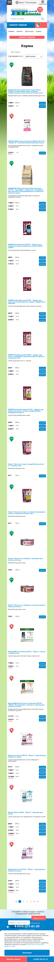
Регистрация (31, 2)
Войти (21, 2)
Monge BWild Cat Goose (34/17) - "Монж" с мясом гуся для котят (26, 652)
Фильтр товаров (27, 37)
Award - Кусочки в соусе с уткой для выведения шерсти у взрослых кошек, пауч (26, 512)
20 (34, 901)
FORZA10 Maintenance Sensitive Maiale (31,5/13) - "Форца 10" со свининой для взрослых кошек (26, 141)
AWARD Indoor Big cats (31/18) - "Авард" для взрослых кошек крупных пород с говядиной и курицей (26, 302)
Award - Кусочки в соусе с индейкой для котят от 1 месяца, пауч (26, 464)
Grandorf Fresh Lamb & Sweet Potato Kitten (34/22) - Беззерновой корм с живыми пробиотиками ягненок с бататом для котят (25, 91)
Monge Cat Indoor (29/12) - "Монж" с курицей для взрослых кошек (27, 756)
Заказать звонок (14, 959)
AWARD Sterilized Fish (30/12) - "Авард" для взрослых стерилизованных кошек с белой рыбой (25, 246)
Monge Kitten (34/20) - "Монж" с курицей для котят (25, 813)
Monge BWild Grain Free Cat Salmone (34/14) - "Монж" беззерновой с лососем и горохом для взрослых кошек (26, 705)
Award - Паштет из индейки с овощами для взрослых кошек (25, 559)
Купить (42, 103)
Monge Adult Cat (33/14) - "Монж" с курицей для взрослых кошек (26, 870)
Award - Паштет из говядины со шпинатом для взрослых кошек (26, 605)
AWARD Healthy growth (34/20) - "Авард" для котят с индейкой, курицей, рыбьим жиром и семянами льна (26, 356)
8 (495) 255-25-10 (40, 959)
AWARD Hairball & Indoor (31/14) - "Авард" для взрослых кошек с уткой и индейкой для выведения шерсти (25, 411)
